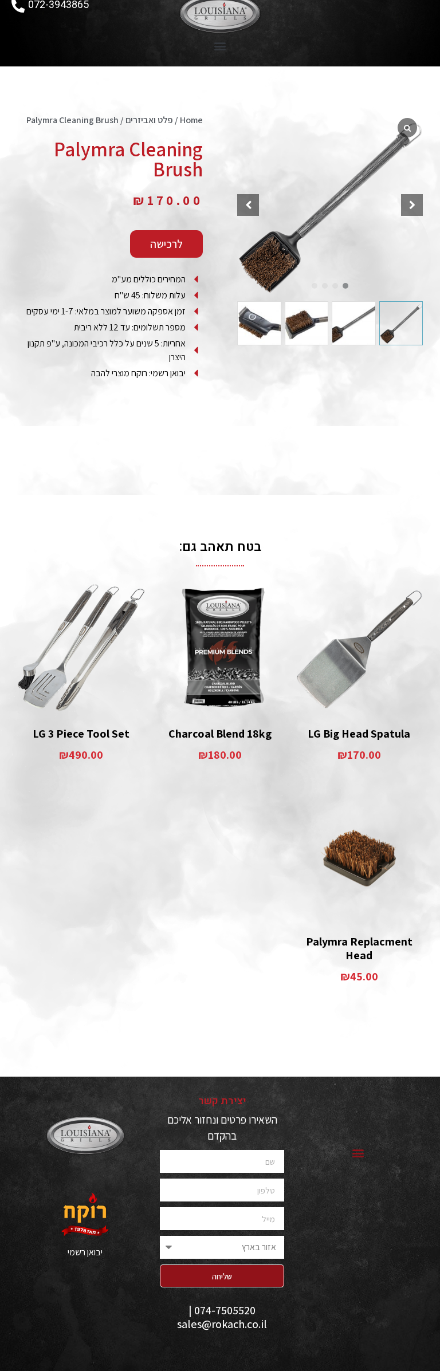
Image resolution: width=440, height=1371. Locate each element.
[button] (220, 45)
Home (191, 120)
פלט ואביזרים (149, 120)
